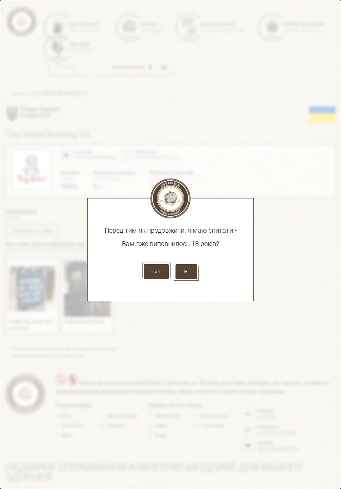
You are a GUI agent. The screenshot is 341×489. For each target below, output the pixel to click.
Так (156, 271)
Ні (186, 271)
